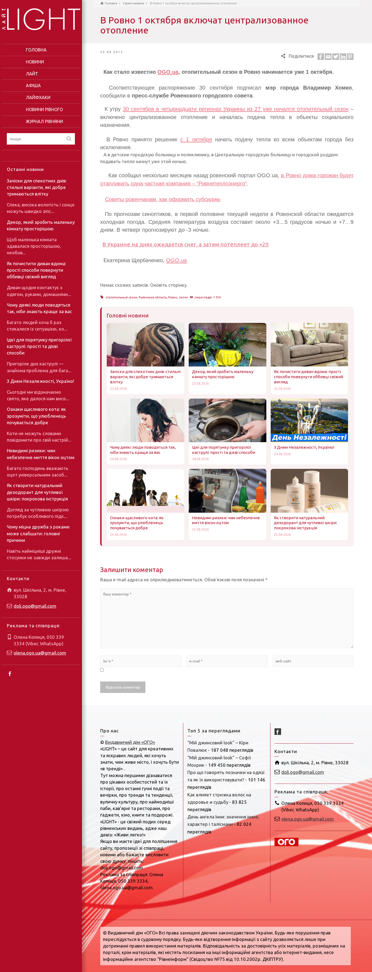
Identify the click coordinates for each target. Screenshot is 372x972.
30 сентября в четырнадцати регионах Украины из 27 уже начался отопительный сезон (236, 109)
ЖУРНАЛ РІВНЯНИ (44, 121)
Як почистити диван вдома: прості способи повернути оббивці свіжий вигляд (36, 270)
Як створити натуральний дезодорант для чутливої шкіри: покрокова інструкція (37, 492)
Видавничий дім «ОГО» (130, 742)
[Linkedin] (343, 56)
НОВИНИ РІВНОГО (44, 109)
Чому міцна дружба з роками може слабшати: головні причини (38, 533)
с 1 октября (196, 139)
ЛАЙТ (32, 73)
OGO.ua (176, 260)
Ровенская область (153, 297)
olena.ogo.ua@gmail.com (40, 652)
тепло (183, 297)
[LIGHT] (40, 18)
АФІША (33, 85)
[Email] (328, 56)
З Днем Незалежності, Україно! (40, 381)
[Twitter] (335, 56)
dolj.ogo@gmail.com (35, 606)
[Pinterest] (350, 56)
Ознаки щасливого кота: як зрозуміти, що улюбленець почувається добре (36, 415)
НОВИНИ (35, 61)
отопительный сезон (121, 297)
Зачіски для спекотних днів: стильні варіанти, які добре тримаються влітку (37, 187)
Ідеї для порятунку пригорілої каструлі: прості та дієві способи (39, 346)
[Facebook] (10, 673)
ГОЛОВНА (36, 49)
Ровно (172, 297)
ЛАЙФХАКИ (38, 97)
